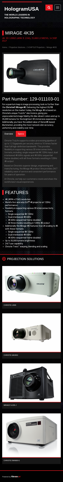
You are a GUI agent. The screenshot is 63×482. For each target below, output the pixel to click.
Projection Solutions (17, 47)
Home (4, 47)
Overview (8, 134)
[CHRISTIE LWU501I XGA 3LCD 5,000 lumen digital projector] (31, 333)
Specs (21, 134)
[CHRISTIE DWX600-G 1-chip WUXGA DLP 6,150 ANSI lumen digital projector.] (31, 436)
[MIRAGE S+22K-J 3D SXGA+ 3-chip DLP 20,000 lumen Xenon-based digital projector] (31, 383)
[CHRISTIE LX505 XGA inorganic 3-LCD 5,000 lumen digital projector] (31, 284)
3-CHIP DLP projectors (36, 47)
